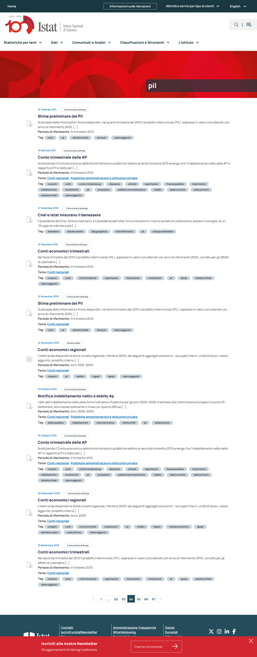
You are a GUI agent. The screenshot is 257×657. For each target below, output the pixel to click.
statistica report (49, 532)
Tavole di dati (73, 343)
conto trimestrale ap (90, 184)
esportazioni (151, 184)
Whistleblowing (124, 632)
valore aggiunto (122, 137)
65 (139, 599)
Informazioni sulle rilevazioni (130, 6)
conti (50, 137)
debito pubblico (56, 422)
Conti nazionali (58, 178)
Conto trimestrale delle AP (62, 157)
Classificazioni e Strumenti (142, 42)
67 (154, 599)
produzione (103, 189)
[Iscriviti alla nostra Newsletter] (175, 646)
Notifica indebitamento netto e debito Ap (76, 395)
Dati (54, 42)
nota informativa (124, 231)
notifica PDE (128, 422)
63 (123, 599)
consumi (52, 184)
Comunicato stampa (75, 109)
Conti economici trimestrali (63, 251)
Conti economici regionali (62, 349)
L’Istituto (186, 42)
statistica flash (80, 137)
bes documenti (75, 231)
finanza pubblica (175, 184)
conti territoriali (87, 526)
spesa (184, 278)
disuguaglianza (99, 231)
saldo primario (201, 189)
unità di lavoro (74, 532)
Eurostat (171, 632)
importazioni (199, 184)
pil (63, 137)
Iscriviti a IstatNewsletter (79, 632)
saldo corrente (177, 189)
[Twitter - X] (211, 632)
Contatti (67, 628)
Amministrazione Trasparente (134, 628)
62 (116, 599)
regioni (96, 376)
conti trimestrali (87, 278)
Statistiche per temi (20, 42)
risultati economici (179, 526)
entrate (132, 184)
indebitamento (49, 189)
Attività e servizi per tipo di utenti (190, 6)
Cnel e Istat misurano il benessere (69, 214)
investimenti (71, 189)
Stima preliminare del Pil (60, 116)
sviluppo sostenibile (163, 231)
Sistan (170, 628)
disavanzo (114, 184)
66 (146, 599)
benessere (53, 231)
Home (12, 6)
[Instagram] (219, 632)
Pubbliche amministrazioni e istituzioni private (104, 178)
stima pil (101, 137)
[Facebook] (234, 632)
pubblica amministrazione (131, 189)
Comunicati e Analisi (89, 42)
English (235, 6)
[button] (236, 25)
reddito (157, 189)
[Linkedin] (227, 632)
